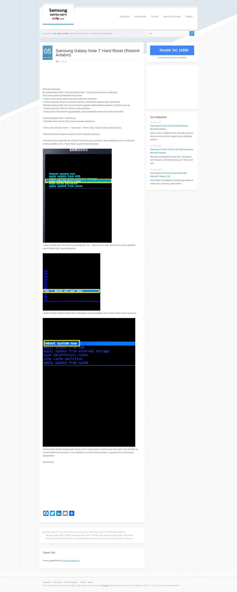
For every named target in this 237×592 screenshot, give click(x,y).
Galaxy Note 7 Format (54, 532)
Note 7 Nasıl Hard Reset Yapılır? (112, 532)
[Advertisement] (91, 78)
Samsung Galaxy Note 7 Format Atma (87, 535)
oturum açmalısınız (71, 560)
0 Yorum (63, 62)
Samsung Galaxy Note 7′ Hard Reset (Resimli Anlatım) (98, 52)
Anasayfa (124, 16)
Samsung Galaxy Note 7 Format (58, 535)
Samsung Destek (172, 16)
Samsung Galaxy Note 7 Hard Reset (118, 535)
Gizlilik (82, 582)
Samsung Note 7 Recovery (122, 538)
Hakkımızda (140, 16)
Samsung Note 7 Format (101, 538)
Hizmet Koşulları (71, 582)
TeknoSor (105, 585)
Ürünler (154, 16)
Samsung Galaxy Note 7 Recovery (59, 538)
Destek (66, 33)
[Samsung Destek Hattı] (58, 20)
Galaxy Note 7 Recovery (73, 532)
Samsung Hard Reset (82, 538)
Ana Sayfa (58, 33)
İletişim (189, 16)
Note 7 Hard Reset (91, 532)
